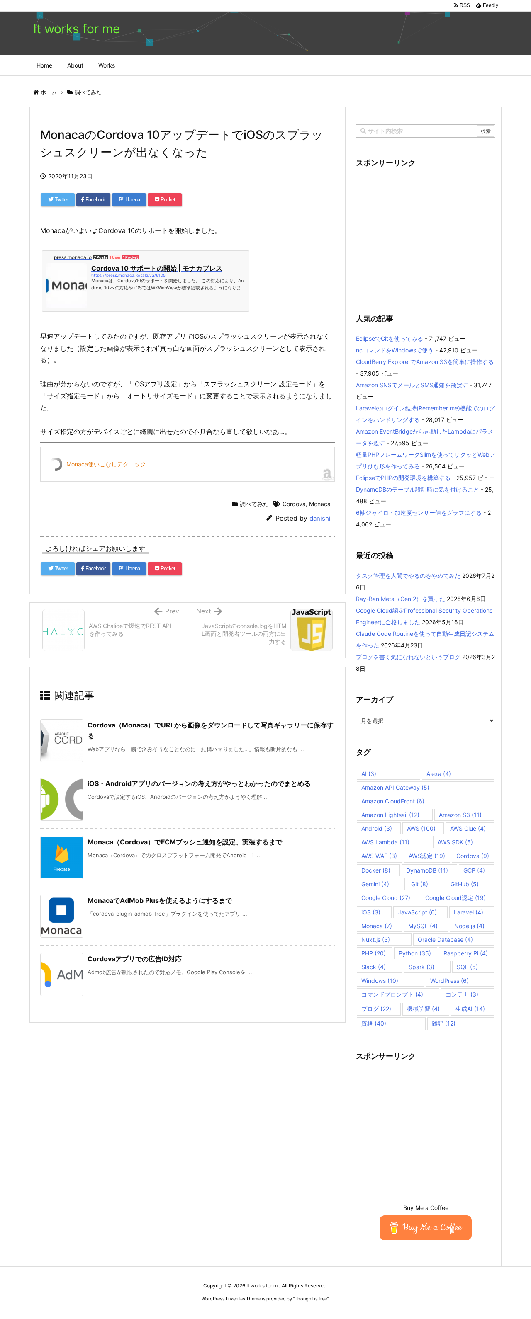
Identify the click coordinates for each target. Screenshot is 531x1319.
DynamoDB (427, 870)
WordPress (449, 980)
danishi (320, 518)
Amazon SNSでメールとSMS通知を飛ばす (412, 384)
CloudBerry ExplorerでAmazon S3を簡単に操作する (425, 361)
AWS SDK (455, 842)
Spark (421, 966)
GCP (474, 870)
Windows (379, 980)
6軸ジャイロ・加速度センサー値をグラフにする (419, 512)
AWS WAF (379, 855)
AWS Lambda (385, 842)
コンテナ (462, 994)
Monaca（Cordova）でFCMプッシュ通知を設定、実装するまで (185, 842)
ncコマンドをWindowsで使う (395, 350)
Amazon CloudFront (392, 801)
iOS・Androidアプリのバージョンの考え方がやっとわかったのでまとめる (199, 783)
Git (419, 883)
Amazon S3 (460, 814)
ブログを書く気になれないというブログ (408, 656)
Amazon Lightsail (390, 814)
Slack (373, 966)
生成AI (470, 1008)
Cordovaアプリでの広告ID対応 (135, 959)
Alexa (438, 773)
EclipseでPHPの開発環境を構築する (403, 477)
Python (415, 953)
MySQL (423, 925)
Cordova (294, 503)
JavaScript (417, 912)
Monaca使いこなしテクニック (106, 464)
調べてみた (88, 92)
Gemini (375, 883)
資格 (373, 1023)
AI (368, 773)
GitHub (465, 883)
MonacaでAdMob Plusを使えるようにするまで (160, 900)
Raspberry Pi (465, 953)
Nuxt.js (375, 939)
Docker (375, 870)
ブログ (376, 1008)
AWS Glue (468, 828)
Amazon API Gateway (395, 787)
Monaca (320, 503)
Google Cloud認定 (455, 897)
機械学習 (423, 1008)
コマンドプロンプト (392, 994)
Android (376, 828)
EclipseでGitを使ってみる (389, 338)
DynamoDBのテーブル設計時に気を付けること (417, 489)
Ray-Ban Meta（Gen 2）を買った (400, 598)
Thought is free (311, 1299)
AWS (421, 828)
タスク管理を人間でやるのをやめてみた (408, 575)
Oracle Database (445, 939)
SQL (467, 966)
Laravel (468, 912)
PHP (373, 953)
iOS (370, 912)
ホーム (49, 92)
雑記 (443, 1023)
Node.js (469, 925)
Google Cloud (385, 897)
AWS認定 (427, 855)
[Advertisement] (425, 235)
